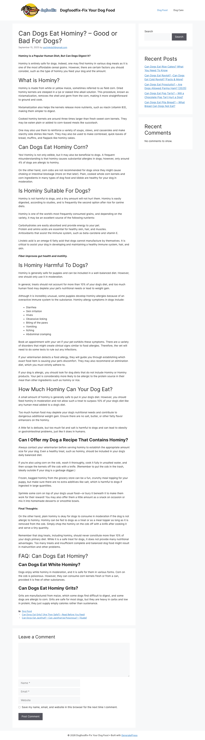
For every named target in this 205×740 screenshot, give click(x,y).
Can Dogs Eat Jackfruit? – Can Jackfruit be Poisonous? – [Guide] (54, 617)
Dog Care (178, 10)
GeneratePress (129, 735)
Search (149, 31)
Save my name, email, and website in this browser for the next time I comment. (70, 707)
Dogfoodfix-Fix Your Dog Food (87, 10)
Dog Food (162, 10)
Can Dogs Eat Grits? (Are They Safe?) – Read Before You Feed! (53, 614)
